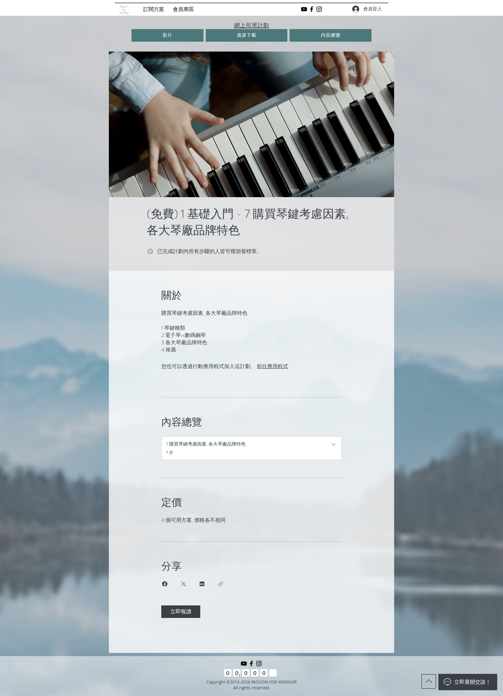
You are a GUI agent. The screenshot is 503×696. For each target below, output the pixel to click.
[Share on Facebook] (164, 583)
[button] (183, 9)
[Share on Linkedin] (202, 583)
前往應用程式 (272, 366)
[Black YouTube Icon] (304, 9)
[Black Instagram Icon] (319, 9)
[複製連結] (220, 583)
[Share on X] (183, 583)
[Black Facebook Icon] (311, 9)
